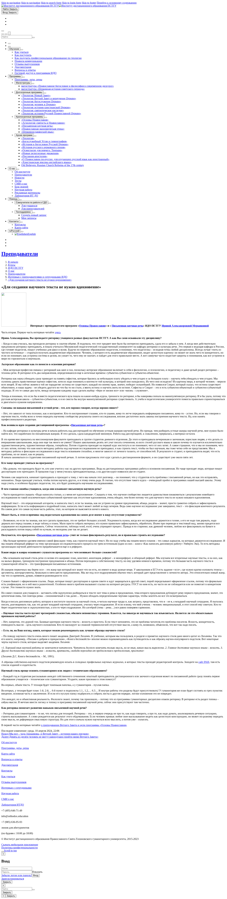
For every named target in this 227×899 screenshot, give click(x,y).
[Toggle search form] (9, 33)
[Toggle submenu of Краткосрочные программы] (45, 117)
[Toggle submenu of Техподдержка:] (33, 212)
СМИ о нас (7, 799)
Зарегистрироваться (12, 878)
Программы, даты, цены (15, 748)
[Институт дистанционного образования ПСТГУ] (58, 5)
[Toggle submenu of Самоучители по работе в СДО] (49, 203)
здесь (58, 332)
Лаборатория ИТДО (12, 804)
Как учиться (8, 776)
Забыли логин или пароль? (16, 875)
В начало (13, 262)
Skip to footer (89, 2)
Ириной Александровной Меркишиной (185, 325)
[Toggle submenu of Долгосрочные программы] (45, 93)
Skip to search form (51, 2)
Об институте (9, 742)
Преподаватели (19, 254)
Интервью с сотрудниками (16, 787)
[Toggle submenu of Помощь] (20, 199)
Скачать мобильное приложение (19, 844)
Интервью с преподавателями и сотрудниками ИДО (37, 276)
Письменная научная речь (127, 325)
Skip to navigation (10, 2)
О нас (11, 270)
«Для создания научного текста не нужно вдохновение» (40, 279)
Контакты (6, 770)
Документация (9, 765)
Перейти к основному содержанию (117, 2)
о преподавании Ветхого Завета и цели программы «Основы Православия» (84, 725)
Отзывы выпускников (13, 782)
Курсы (11, 265)
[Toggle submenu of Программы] (23, 77)
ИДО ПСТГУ (15, 267)
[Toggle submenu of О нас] (17, 169)
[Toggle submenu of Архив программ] (35, 135)
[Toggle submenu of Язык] (22, 231)
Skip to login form (71, 2)
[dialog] (113, 868)
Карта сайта (8, 753)
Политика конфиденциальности (19, 847)
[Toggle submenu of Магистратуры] (33, 83)
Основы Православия (92, 325)
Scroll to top (10, 850)
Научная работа (10, 793)
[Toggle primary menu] (2, 30)
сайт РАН (203, 662)
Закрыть (7, 882)
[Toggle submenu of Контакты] (21, 222)
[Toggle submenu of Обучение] (21, 49)
